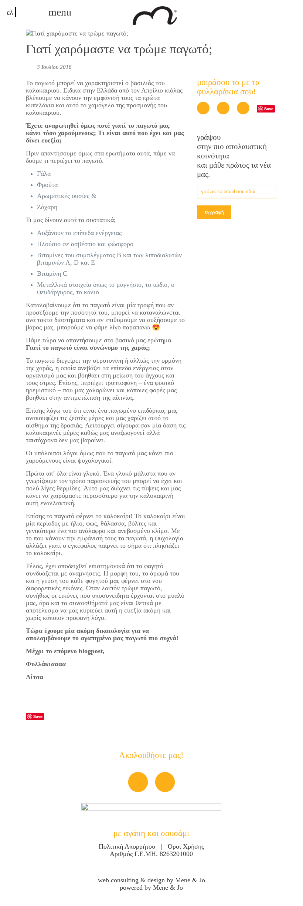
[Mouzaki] (155, 15)
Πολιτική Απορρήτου (128, 846)
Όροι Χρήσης (185, 846)
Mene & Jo (190, 880)
